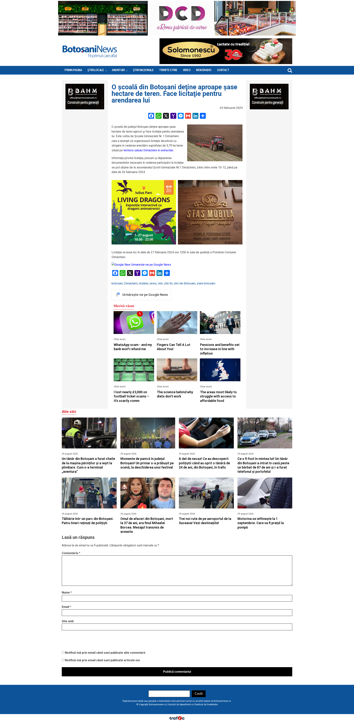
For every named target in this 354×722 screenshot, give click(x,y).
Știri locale (95, 70)
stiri (160, 283)
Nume (67, 592)
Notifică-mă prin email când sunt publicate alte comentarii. (105, 652)
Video (187, 70)
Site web (68, 621)
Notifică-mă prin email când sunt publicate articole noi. (102, 660)
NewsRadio (203, 70)
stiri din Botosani (184, 283)
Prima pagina (73, 70)
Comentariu (71, 553)
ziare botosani (206, 283)
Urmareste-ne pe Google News (150, 264)
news (153, 283)
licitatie (143, 283)
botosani (117, 283)
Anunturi (118, 70)
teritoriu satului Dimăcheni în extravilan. (148, 150)
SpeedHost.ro (186, 704)
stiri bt (168, 283)
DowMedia (212, 704)
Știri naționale (143, 70)
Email (66, 607)
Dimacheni (131, 283)
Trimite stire (168, 70)
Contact (223, 70)
